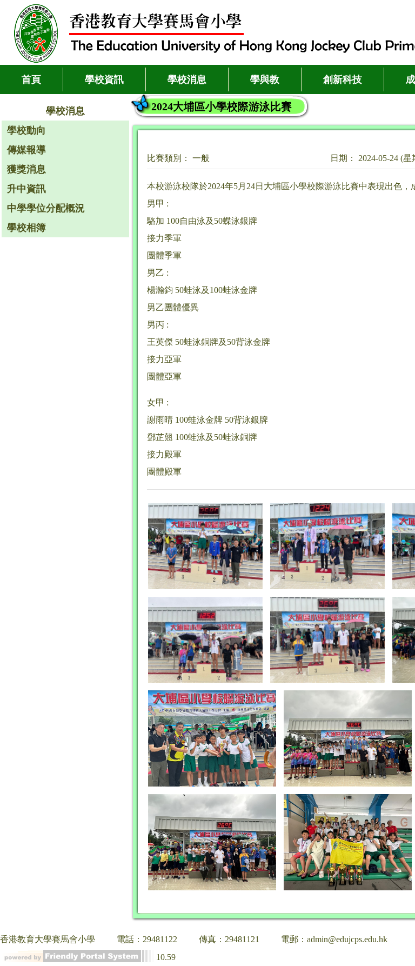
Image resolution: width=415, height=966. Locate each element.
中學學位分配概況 (46, 208)
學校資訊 (104, 79)
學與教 (264, 79)
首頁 (31, 79)
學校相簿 (26, 227)
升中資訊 (26, 188)
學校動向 (26, 130)
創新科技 (342, 79)
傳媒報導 (26, 149)
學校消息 (187, 79)
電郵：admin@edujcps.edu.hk (334, 939)
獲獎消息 (26, 169)
